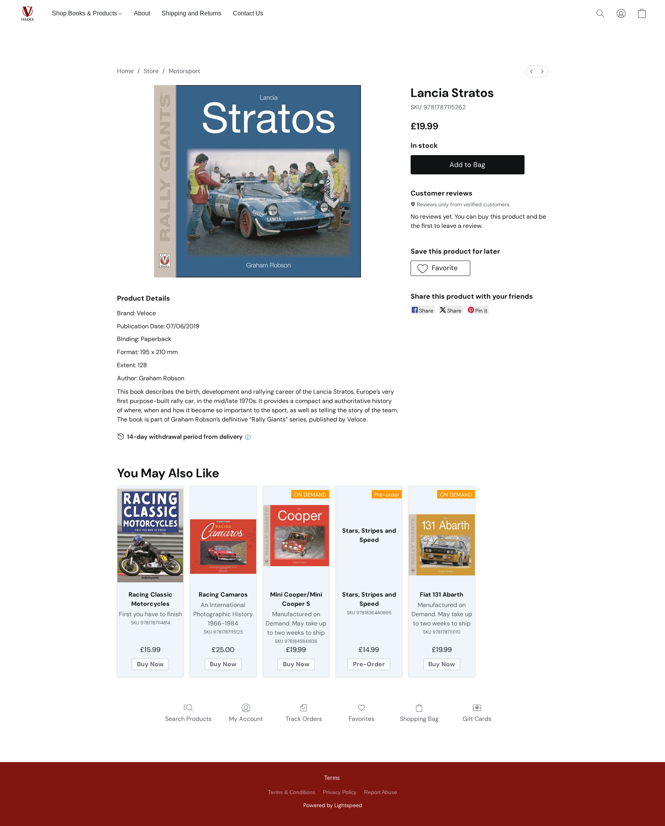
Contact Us (248, 13)
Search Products (188, 719)
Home (125, 71)
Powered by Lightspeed (332, 805)
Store (151, 71)
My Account (246, 719)
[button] (27, 13)
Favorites (361, 719)
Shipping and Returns (191, 13)
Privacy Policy (339, 792)
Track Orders (304, 719)
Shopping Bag (419, 719)
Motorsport (184, 71)
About (142, 13)
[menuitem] (531, 71)
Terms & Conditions (291, 792)
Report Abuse (380, 792)
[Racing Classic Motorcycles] (150, 535)
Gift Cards (477, 719)
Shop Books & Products (85, 13)
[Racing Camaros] (223, 535)
